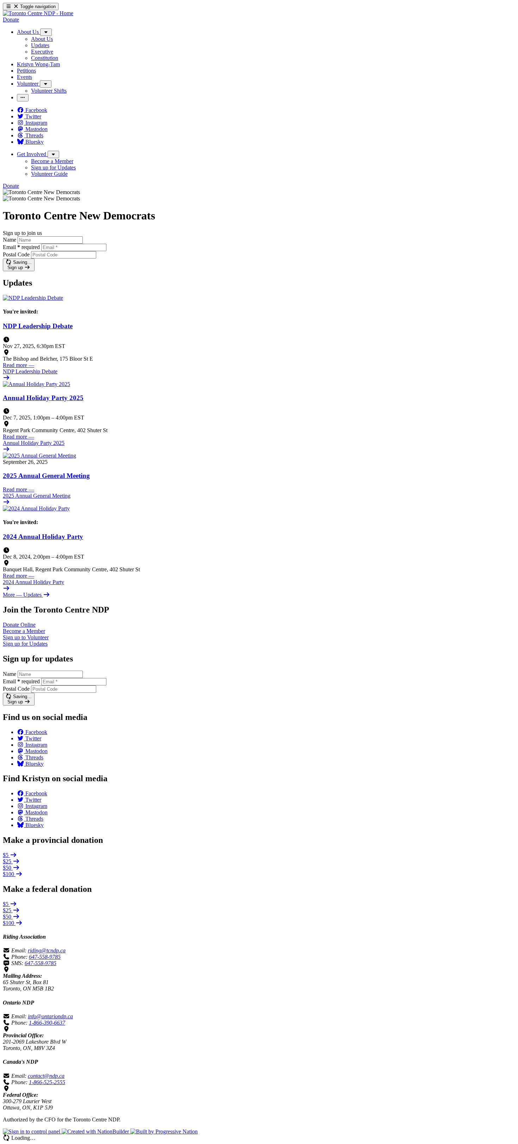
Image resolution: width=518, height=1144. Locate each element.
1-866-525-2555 (47, 1082)
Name (9, 240)
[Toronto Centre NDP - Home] (38, 13)
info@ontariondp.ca (50, 1016)
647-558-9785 (45, 957)
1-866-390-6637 (47, 1023)
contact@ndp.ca (46, 1076)
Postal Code (16, 254)
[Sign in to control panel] (32, 1131)
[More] (46, 32)
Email (21, 247)
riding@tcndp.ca (47, 950)
